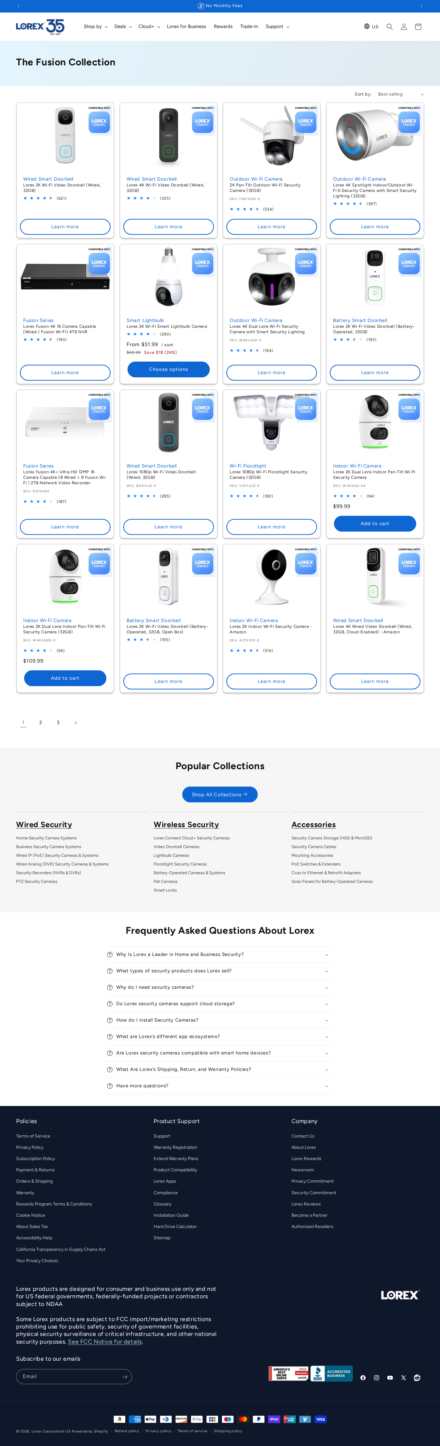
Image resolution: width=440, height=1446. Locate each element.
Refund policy (127, 1431)
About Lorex (304, 1147)
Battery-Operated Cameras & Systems (189, 872)
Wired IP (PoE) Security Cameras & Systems (57, 855)
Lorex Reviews (306, 1203)
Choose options (168, 369)
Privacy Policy (29, 1147)
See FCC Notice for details (105, 1341)
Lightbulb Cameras (171, 855)
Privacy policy (158, 1431)
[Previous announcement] (18, 6)
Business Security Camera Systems (48, 846)
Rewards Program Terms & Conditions (54, 1203)
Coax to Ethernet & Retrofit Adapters (326, 872)
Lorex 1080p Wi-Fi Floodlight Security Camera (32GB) (268, 474)
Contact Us (303, 1136)
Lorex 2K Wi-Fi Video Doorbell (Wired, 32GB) (62, 188)
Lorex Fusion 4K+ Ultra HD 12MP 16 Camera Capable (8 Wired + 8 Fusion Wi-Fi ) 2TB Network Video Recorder (65, 477)
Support (162, 1136)
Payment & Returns (35, 1170)
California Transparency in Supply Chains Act (61, 1249)
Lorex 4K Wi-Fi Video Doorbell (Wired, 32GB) (166, 188)
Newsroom (303, 1170)
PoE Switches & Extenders (316, 864)
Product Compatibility (175, 1170)
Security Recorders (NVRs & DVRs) (48, 872)
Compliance (166, 1192)
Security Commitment (314, 1192)
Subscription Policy (35, 1158)
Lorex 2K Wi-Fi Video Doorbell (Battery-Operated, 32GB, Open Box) (167, 629)
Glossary (162, 1203)
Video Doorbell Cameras (176, 846)
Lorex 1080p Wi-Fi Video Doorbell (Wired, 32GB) (161, 474)
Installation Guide (171, 1215)
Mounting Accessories (312, 855)
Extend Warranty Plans (176, 1158)
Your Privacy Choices (37, 1260)
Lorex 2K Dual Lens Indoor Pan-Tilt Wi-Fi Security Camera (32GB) (64, 629)
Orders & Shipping (34, 1181)
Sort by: (363, 94)
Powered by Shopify (90, 1431)
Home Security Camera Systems (46, 838)
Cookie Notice (30, 1215)
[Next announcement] (422, 6)
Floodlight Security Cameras (180, 864)
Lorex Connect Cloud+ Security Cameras (192, 838)
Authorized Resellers (312, 1226)
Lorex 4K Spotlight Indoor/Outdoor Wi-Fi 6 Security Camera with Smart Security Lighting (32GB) (375, 190)
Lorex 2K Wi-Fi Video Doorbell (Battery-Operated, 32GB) (374, 329)
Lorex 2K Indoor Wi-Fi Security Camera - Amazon (271, 629)
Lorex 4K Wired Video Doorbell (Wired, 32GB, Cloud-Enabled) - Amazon (372, 629)
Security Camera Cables (314, 846)
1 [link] (23, 722)
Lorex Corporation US (51, 1431)
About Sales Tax (32, 1226)
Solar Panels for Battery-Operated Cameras (332, 881)
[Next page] (75, 723)
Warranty (25, 1192)
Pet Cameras (165, 881)
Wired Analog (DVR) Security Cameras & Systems (62, 864)
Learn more (65, 227)
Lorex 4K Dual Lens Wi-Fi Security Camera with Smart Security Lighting (267, 329)
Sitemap (162, 1238)
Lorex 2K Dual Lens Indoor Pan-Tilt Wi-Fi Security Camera (374, 474)
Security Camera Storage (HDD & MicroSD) (332, 838)
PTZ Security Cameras (36, 881)
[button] (95, 27)
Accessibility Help (34, 1238)
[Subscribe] (125, 1377)
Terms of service (192, 1431)
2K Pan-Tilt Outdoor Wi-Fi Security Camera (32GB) (265, 188)
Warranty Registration (175, 1147)
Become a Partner (310, 1215)
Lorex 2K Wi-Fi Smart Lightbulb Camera (167, 326)
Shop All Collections (217, 794)
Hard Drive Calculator (175, 1226)
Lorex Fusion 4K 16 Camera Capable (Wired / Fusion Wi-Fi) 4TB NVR (59, 329)
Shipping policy (228, 1431)
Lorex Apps (165, 1181)
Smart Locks (165, 890)
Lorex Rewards (306, 1158)
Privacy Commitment (313, 1181)
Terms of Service (33, 1136)
